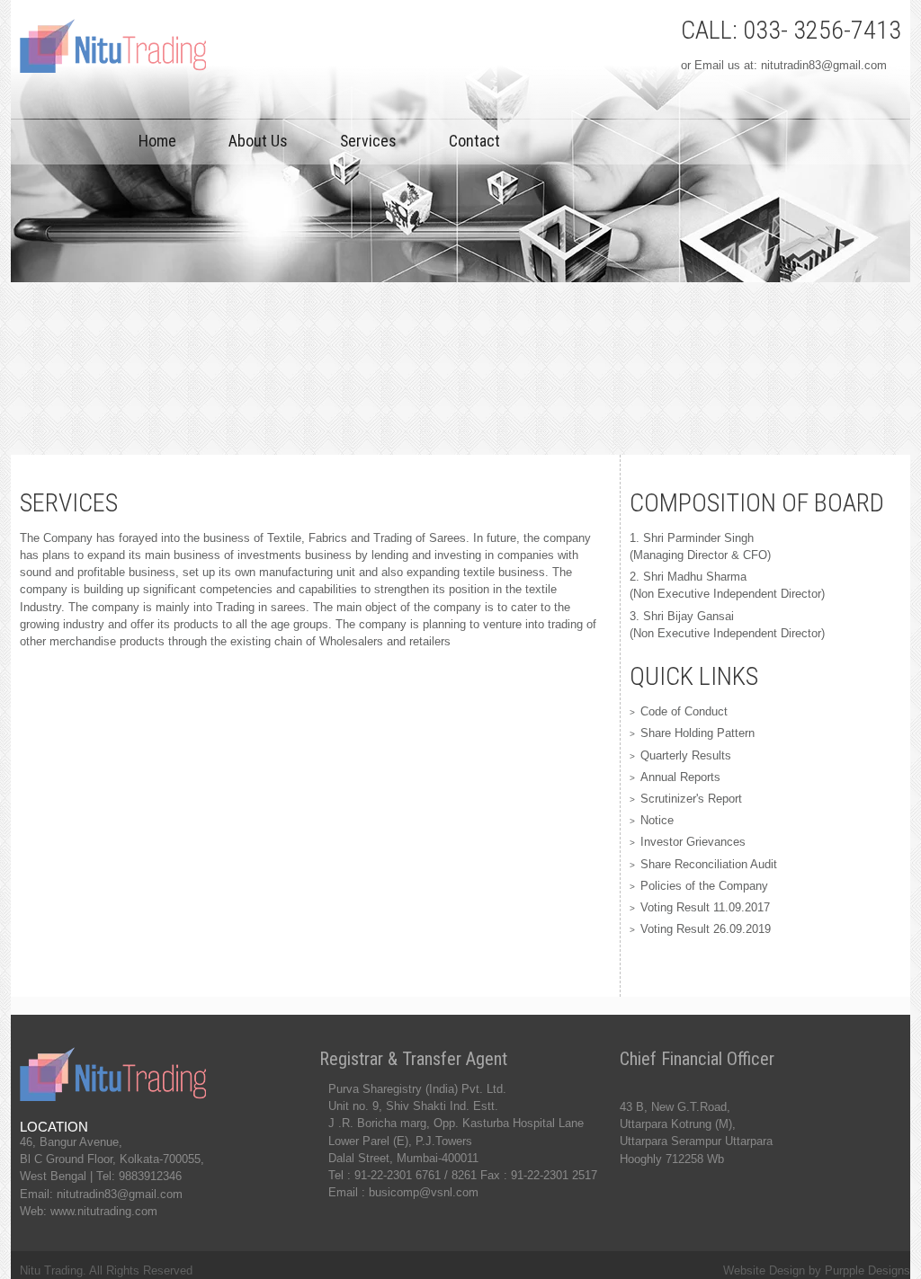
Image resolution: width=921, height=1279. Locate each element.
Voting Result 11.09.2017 (705, 907)
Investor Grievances (693, 841)
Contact (474, 140)
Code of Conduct (684, 711)
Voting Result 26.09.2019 (705, 929)
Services (368, 140)
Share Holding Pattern (697, 733)
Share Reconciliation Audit (708, 864)
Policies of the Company (704, 886)
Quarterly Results (685, 755)
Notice (657, 820)
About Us (258, 140)
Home (157, 140)
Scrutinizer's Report (691, 798)
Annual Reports (680, 777)
